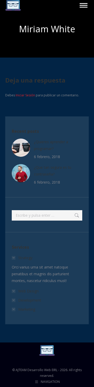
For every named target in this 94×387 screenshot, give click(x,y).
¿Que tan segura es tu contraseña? (52, 171)
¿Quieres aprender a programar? (51, 145)
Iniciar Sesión (26, 95)
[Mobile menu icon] (83, 5)
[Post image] (21, 148)
